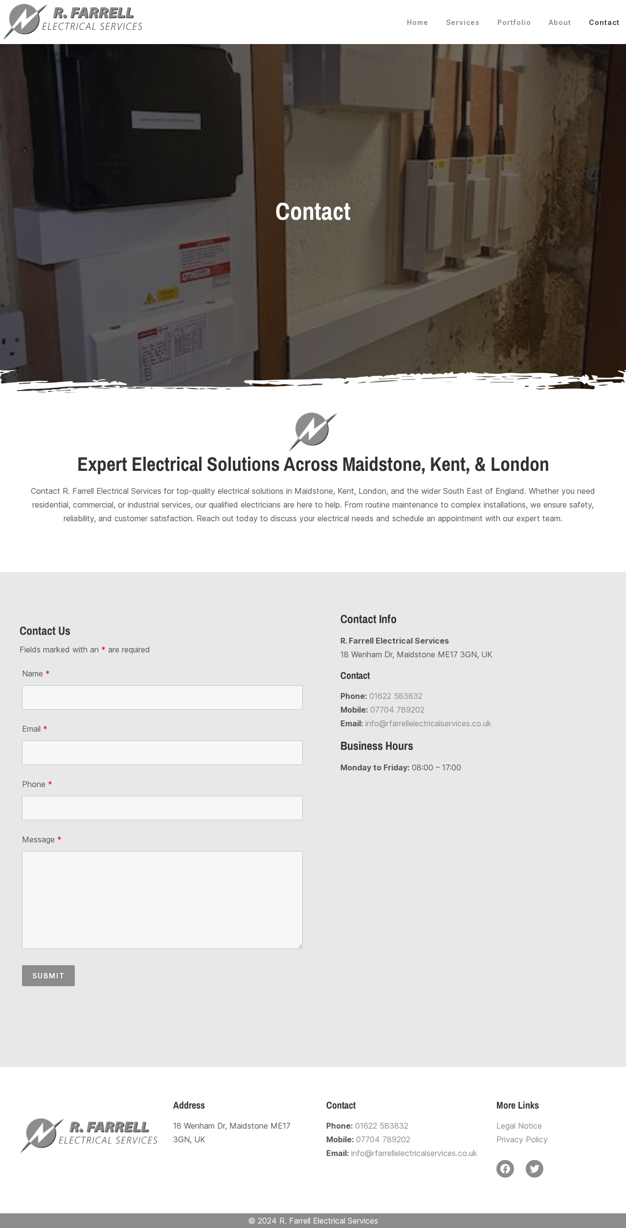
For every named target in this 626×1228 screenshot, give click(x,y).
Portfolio (514, 22)
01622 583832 (396, 696)
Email (34, 729)
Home (417, 22)
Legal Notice (519, 1126)
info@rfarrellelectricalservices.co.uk (428, 723)
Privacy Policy (522, 1139)
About (560, 22)
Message (42, 839)
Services (463, 22)
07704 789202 (397, 710)
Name (36, 673)
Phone (37, 784)
